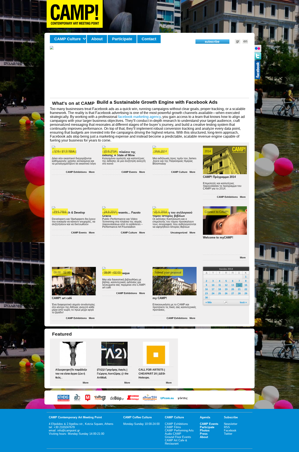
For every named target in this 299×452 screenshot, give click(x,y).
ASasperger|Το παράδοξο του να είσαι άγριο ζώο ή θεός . (71, 373)
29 (245, 293)
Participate (122, 39)
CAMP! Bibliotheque (116, 273)
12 (226, 285)
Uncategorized (179, 232)
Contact (149, 39)
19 (226, 289)
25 (219, 293)
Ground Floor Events (178, 437)
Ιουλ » (243, 302)
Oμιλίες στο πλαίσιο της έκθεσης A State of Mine (118, 152)
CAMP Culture (179, 172)
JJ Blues (158, 152)
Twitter (228, 433)
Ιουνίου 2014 (226, 269)
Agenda (205, 417)
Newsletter (230, 424)
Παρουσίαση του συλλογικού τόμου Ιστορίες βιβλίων (172, 213)
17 (213, 289)
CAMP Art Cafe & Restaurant (176, 442)
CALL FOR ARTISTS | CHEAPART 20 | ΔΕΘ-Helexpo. (152, 373)
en (245, 41)
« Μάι (209, 302)
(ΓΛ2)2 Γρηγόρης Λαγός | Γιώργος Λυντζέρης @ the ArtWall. (112, 373)
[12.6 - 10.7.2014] (53, 147)
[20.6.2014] (104, 147)
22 (245, 289)
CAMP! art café (62, 298)
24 (213, 293)
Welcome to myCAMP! (218, 237)
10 (213, 285)
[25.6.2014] (154, 208)
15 (245, 285)
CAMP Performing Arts (179, 430)
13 (232, 285)
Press (204, 433)
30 (206, 297)
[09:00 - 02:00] (104, 268)
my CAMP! (160, 298)
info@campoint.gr (68, 430)
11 (219, 285)
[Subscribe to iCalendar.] (225, 302)
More (92, 172)
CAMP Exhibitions (76, 172)
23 (206, 293)
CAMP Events (129, 172)
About (97, 39)
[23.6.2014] (53, 208)
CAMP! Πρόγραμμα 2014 (219, 177)
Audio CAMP (173, 433)
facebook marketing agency (139, 117)
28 (239, 293)
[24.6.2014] (104, 208)
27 (232, 293)
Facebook (230, 430)
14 (239, 285)
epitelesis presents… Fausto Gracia (121, 213)
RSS (227, 427)
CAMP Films (173, 427)
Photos (204, 430)
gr (237, 41)
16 (206, 289)
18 (219, 289)
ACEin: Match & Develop (68, 212)
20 (232, 289)
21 (239, 289)
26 (226, 293)
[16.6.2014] (154, 147)
